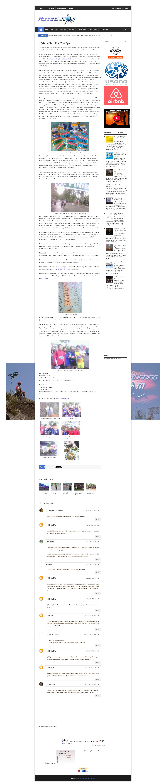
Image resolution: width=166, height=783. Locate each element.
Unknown (50, 615)
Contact (51, 8)
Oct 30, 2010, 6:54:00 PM (91, 634)
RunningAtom (51, 525)
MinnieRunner (51, 541)
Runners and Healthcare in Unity (120, 199)
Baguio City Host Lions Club (60, 59)
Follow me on (114, 57)
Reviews (71, 29)
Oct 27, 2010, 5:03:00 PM (92, 578)
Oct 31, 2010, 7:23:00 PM (92, 651)
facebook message (82, 327)
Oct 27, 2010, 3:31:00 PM (92, 565)
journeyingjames (53, 634)
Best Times (93, 29)
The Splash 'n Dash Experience (120, 246)
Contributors (104, 29)
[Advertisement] (22, 3)
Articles (54, 29)
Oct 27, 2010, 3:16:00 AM (92, 510)
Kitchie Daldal (63, 398)
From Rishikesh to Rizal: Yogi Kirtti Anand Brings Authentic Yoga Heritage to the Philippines (90, 36)
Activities (63, 29)
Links (71, 8)
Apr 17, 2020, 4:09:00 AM (92, 684)
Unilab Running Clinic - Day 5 (118, 214)
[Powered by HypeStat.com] (65, 763)
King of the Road (52, 50)
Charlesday (51, 684)
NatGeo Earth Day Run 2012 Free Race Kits (120, 137)
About (42, 8)
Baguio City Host (61, 269)
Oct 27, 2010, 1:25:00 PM (92, 542)
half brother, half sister (77, 105)
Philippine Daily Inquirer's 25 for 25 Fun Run (120, 154)
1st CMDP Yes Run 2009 (119, 170)
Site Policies (61, 8)
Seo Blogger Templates (87, 778)
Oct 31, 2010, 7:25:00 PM (92, 668)
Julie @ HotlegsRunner (55, 510)
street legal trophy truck (88, 692)
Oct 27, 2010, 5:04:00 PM (91, 599)
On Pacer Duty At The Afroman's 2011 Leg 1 (120, 230)
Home (41, 29)
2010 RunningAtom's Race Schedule (114, 185)
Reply (97, 520)
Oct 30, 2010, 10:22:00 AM (91, 615)
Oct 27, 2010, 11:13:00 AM (92, 525)
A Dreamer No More (118, 262)
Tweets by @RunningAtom (112, 358)
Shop (46, 29)
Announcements (82, 29)
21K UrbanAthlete (119, 277)
